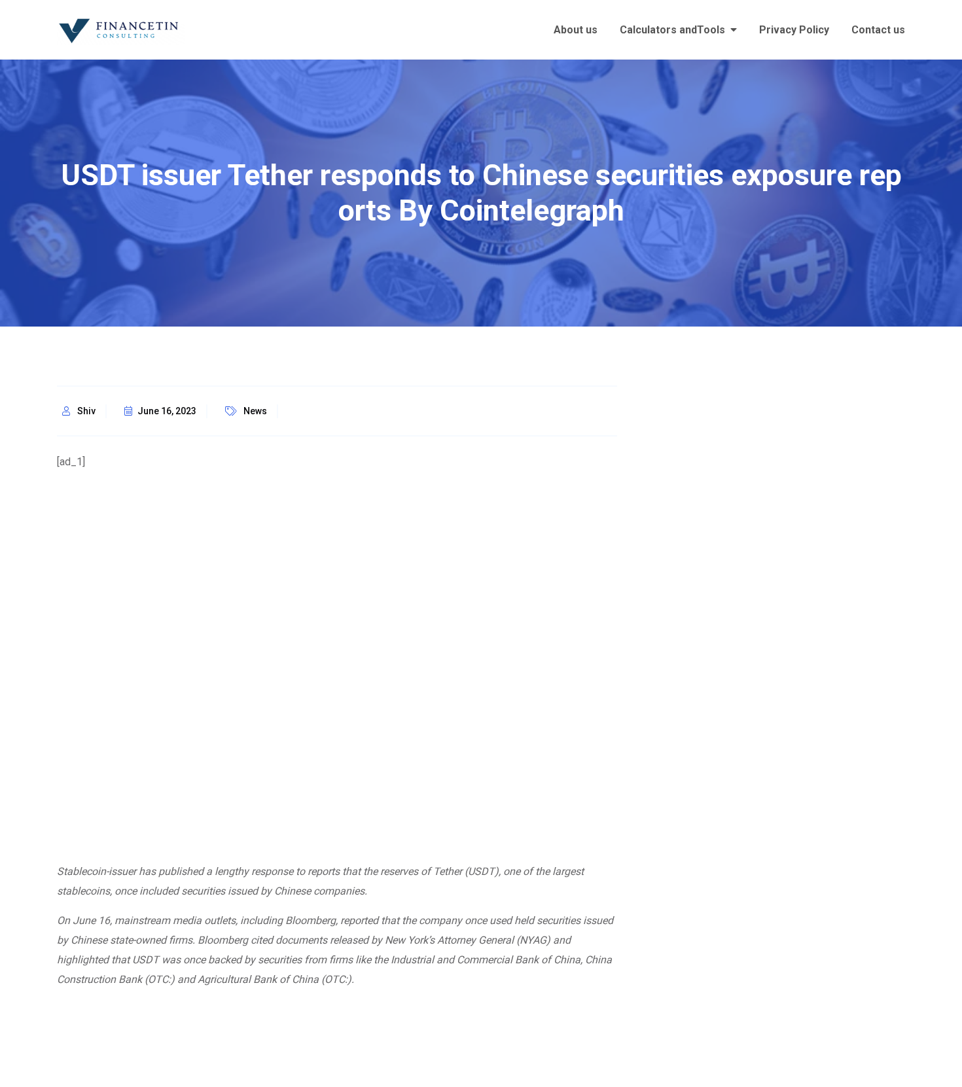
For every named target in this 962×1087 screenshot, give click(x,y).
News (255, 411)
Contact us (878, 30)
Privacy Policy (794, 30)
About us (575, 30)
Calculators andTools (672, 30)
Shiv (86, 411)
